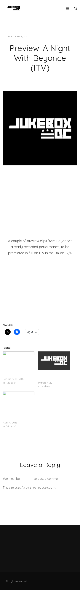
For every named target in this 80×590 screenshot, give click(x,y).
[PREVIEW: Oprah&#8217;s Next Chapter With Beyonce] (18, 360)
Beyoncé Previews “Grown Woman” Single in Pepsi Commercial (18, 415)
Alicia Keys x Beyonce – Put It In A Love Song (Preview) (52, 375)
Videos (67, 36)
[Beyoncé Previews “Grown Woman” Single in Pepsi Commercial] (18, 401)
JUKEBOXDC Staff (46, 36)
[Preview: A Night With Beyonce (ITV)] (40, 128)
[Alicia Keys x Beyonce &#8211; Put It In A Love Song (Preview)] (54, 360)
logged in (26, 478)
